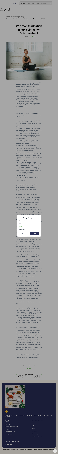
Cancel (23, 233)
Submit (34, 233)
